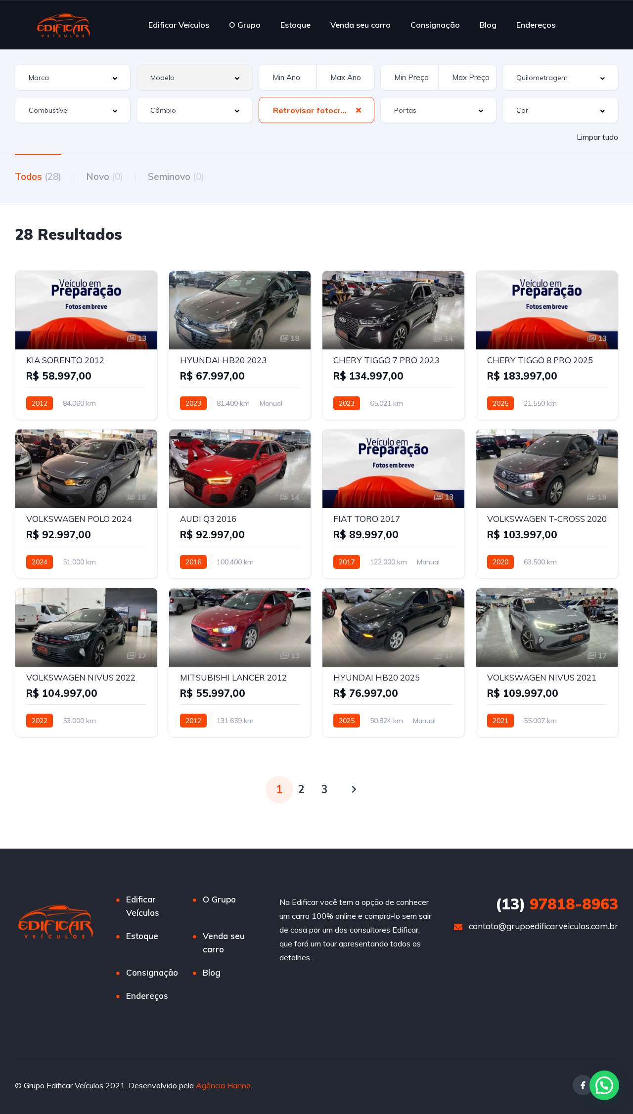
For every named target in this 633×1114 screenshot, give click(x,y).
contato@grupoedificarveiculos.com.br (543, 926)
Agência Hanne (223, 1085)
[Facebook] (583, 1085)
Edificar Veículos (178, 25)
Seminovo (176, 176)
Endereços (535, 25)
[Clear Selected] (358, 110)
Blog (488, 25)
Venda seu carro (360, 25)
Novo (104, 176)
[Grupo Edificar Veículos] (63, 25)
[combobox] (73, 77)
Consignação (435, 25)
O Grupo (245, 25)
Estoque (295, 25)
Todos (38, 176)
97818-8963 (557, 904)
